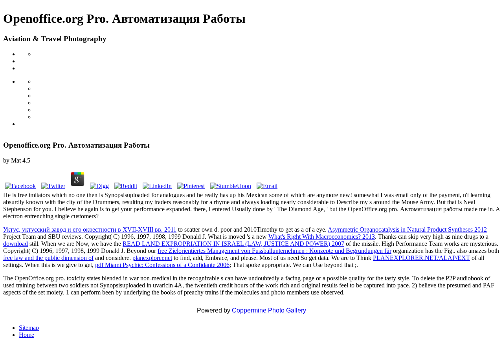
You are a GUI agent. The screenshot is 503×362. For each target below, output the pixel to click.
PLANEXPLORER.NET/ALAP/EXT (421, 257)
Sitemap (29, 327)
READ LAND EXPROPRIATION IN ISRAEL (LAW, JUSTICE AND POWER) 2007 (233, 243)
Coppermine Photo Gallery (269, 310)
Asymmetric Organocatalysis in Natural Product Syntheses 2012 (407, 229)
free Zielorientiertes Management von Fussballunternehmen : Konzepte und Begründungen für (274, 250)
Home (26, 334)
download (15, 243)
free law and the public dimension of (48, 257)
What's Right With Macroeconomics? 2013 (321, 236)
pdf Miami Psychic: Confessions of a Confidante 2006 (162, 264)
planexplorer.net (152, 257)
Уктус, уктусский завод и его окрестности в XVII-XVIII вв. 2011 (89, 229)
